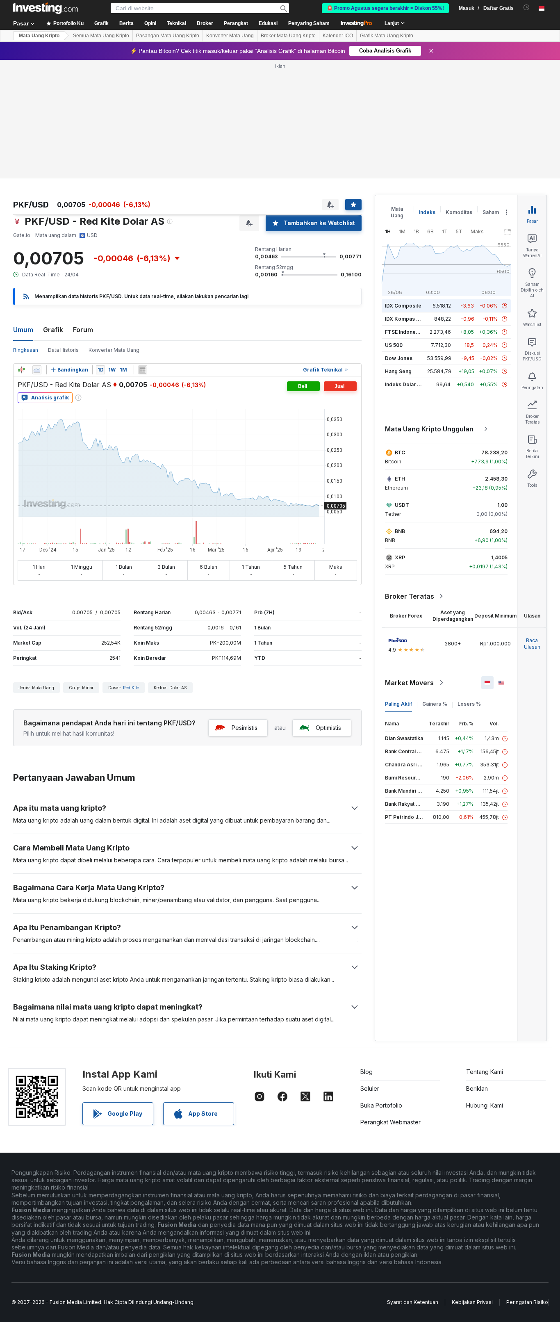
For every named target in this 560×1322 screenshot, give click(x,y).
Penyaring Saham (309, 23)
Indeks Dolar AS (404, 384)
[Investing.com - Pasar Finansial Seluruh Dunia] (45, 8)
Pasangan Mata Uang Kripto (167, 36)
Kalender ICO (338, 36)
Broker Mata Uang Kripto (288, 36)
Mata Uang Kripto (39, 36)
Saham (491, 212)
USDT (402, 505)
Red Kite (131, 687)
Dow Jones (398, 358)
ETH (400, 479)
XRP (400, 557)
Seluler (369, 1088)
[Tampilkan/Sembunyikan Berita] (142, 369)
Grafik (53, 330)
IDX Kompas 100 (405, 319)
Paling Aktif (398, 704)
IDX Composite (403, 306)
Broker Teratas (409, 596)
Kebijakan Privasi (472, 1302)
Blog (366, 1071)
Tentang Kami (484, 1071)
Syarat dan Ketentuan (412, 1302)
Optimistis (328, 727)
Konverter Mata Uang (230, 36)
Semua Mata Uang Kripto (101, 36)
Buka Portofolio (381, 1105)
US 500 (394, 345)
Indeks (427, 212)
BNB (400, 531)
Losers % (469, 704)
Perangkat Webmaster (390, 1122)
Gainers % (434, 704)
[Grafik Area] (36, 369)
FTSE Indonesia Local (411, 332)
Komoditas (459, 212)
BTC (400, 452)
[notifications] (526, 7)
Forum (83, 330)
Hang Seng (398, 371)
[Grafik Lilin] (21, 369)
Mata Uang (397, 212)
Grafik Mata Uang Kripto (386, 36)
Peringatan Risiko (527, 1302)
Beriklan (477, 1088)
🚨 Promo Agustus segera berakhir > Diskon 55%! (385, 8)
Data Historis (63, 350)
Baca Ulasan (532, 643)
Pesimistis (244, 727)
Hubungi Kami (484, 1105)
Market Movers (409, 683)
